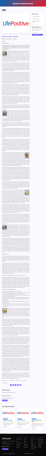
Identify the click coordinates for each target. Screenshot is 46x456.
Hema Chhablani (40, 441)
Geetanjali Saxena (40, 442)
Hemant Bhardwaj (41, 439)
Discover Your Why (35, 18)
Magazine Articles (19, 442)
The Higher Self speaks (36, 16)
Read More (4, 426)
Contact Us (25, 441)
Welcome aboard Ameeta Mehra (36, 22)
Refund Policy (26, 447)
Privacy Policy (26, 445)
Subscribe (37, 34)
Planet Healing (33, 445)
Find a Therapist (18, 439)
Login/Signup (5, 400)
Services (17, 447)
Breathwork (33, 448)
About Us (25, 439)
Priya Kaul (39, 447)
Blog (17, 441)
